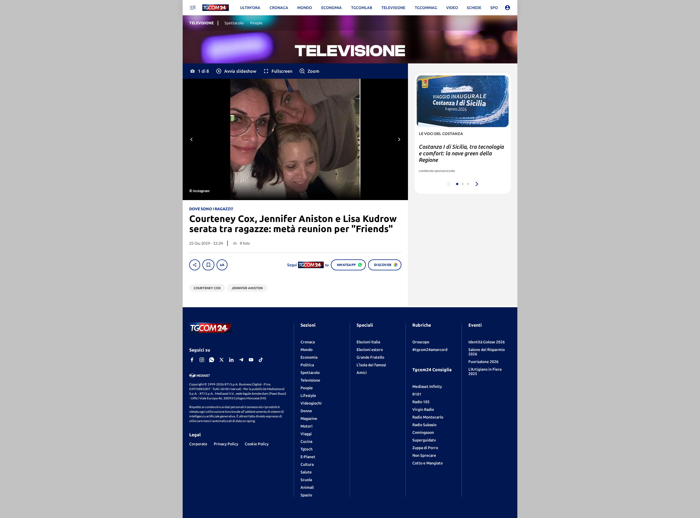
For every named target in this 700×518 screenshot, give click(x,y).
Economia (309, 357)
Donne (306, 411)
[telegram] (241, 359)
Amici (362, 372)
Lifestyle (308, 395)
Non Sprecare (424, 455)
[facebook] (192, 359)
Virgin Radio (423, 409)
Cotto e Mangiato (427, 463)
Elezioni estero (370, 349)
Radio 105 (421, 402)
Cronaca (308, 342)
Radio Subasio (424, 425)
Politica (307, 365)
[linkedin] (231, 359)
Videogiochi (311, 403)
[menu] (192, 7)
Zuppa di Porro (425, 448)
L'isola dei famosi (371, 365)
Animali (307, 487)
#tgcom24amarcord (429, 349)
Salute (306, 472)
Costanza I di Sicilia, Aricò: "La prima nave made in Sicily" (456, 150)
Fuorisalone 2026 (483, 361)
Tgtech (307, 449)
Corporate (198, 444)
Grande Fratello (370, 357)
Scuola (306, 480)
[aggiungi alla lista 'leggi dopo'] (208, 264)
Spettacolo (310, 372)
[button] (235, 71)
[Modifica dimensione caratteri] (222, 264)
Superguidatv (424, 440)
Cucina (306, 441)
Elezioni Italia (368, 342)
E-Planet (308, 457)
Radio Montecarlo (427, 417)
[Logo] (215, 7)
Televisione (310, 380)
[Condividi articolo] (194, 264)
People (307, 388)
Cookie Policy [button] (257, 444)
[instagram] (202, 359)
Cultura (307, 464)
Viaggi (306, 434)
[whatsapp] (211, 359)
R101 (416, 394)
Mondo (307, 349)
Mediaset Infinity (427, 386)
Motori (307, 426)
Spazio (306, 495)
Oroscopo (420, 342)
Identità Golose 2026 (486, 342)
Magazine (309, 418)
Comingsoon (423, 432)
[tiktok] (261, 359)
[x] (221, 359)
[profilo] (507, 7)
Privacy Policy (226, 444)
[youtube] (251, 359)
